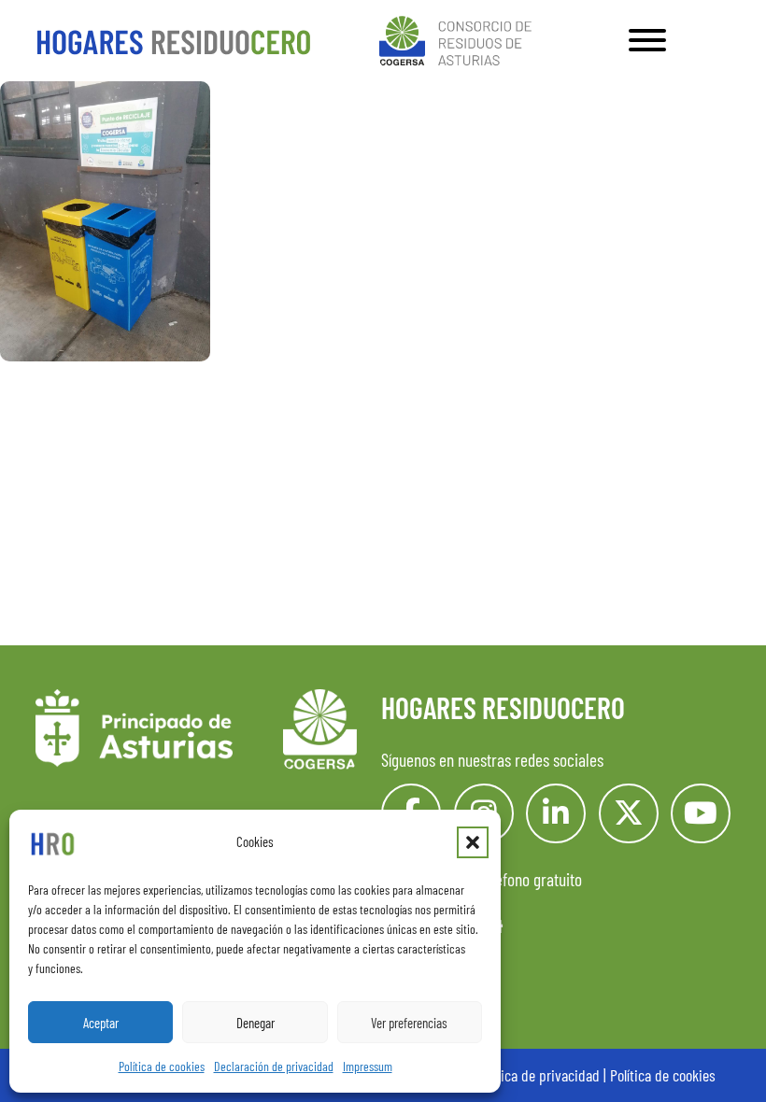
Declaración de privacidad (273, 1066)
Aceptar (101, 1022)
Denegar (255, 1022)
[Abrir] (647, 40)
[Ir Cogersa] (459, 37)
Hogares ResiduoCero (503, 707)
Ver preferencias (409, 1022)
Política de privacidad (538, 1075)
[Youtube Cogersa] (701, 813)
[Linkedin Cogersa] (556, 813)
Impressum (367, 1066)
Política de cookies (162, 1066)
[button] (472, 842)
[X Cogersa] (629, 813)
